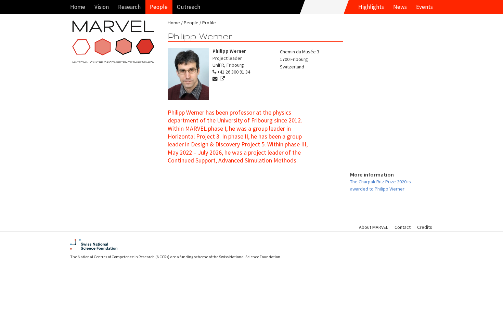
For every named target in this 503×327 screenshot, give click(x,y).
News (400, 7)
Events (424, 7)
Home (77, 7)
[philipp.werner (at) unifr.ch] (215, 79)
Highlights (371, 7)
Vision (101, 7)
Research (129, 7)
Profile (209, 22)
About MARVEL (373, 227)
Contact (403, 227)
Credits (424, 227)
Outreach (188, 7)
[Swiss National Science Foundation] (251, 244)
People (159, 7)
